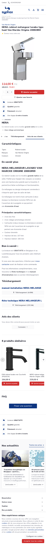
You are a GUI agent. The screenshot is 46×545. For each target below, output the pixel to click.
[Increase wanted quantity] (11, 92)
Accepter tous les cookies (33, 541)
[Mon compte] (33, 10)
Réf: (3, 120)
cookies (4, 523)
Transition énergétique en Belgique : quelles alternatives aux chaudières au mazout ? (15, 471)
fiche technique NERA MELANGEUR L (22, 300)
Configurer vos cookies (34, 536)
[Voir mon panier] (38, 10)
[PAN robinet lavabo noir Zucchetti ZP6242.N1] (15, 358)
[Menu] (42, 10)
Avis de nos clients (35, 136)
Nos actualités (10, 445)
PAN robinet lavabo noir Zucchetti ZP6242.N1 (14, 376)
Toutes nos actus (35, 445)
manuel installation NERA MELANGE (21, 287)
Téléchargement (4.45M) (24, 292)
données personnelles (36, 530)
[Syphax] (7, 10)
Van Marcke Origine (9, 25)
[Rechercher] (29, 10)
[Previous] (3, 136)
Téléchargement (17, 136)
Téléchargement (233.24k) (24, 305)
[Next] (43, 360)
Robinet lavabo (6, 16)
